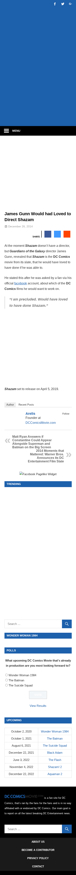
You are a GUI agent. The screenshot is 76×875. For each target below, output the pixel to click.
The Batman (16, 680)
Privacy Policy (38, 858)
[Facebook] (61, 418)
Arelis (30, 414)
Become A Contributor (38, 850)
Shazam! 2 (55, 767)
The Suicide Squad (21, 685)
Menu (16, 130)
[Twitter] (67, 418)
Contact (38, 866)
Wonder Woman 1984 (22, 675)
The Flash (55, 760)
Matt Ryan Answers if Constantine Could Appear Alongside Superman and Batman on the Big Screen (32, 442)
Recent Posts (26, 404)
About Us (38, 841)
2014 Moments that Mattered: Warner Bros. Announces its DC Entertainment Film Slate (46, 456)
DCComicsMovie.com (41, 422)
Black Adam (55, 752)
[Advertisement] (38, 82)
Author (10, 404)
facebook (20, 283)
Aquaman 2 (55, 774)
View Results (38, 705)
